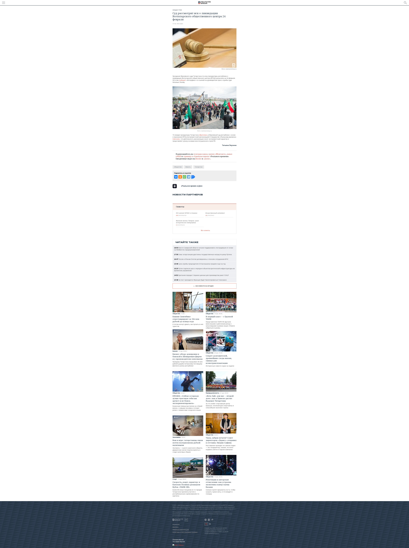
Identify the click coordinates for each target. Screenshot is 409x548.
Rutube (198, 159)
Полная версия (178, 540)
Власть (188, 167)
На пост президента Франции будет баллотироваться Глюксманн (200, 280)
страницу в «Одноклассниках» (196, 156)
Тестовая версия (179, 542)
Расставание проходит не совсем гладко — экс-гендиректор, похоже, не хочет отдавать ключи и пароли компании (221, 444)
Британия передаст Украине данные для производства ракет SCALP (201, 275)
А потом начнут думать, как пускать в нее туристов (188, 321)
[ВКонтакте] (176, 177)
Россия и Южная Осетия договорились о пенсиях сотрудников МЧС (201, 259)
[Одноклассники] (180, 177)
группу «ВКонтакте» (217, 154)
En (210, 524)
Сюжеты (180, 206)
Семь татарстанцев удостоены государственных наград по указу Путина (203, 254)
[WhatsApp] (184, 177)
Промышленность (212, 393)
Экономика (177, 437)
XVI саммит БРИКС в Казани (186, 214)
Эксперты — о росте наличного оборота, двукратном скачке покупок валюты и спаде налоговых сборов (188, 446)
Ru (206, 524)
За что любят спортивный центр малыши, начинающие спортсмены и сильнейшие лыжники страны (220, 402)
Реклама (176, 527)
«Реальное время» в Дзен (191, 186)
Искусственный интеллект (215, 214)
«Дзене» (206, 159)
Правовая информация (181, 530)
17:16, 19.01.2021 (178, 24)
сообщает (182, 80)
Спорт (175, 479)
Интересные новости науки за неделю (220, 361)
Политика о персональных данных (185, 532)
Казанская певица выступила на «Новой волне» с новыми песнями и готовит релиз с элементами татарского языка (187, 403)
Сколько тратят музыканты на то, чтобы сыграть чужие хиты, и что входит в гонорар (220, 486)
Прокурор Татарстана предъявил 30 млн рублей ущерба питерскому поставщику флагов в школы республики (188, 360)
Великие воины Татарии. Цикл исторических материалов (187, 223)
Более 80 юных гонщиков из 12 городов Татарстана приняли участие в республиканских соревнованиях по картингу (187, 489)
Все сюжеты (205, 230)
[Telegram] (188, 177)
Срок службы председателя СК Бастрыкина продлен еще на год (199, 264)
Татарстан (198, 167)
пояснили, (176, 139)
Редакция (176, 524)
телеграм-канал (201, 154)
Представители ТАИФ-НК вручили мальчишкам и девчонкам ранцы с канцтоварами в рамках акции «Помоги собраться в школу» (220, 322)
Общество (177, 10)
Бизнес (175, 351)
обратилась (203, 135)
